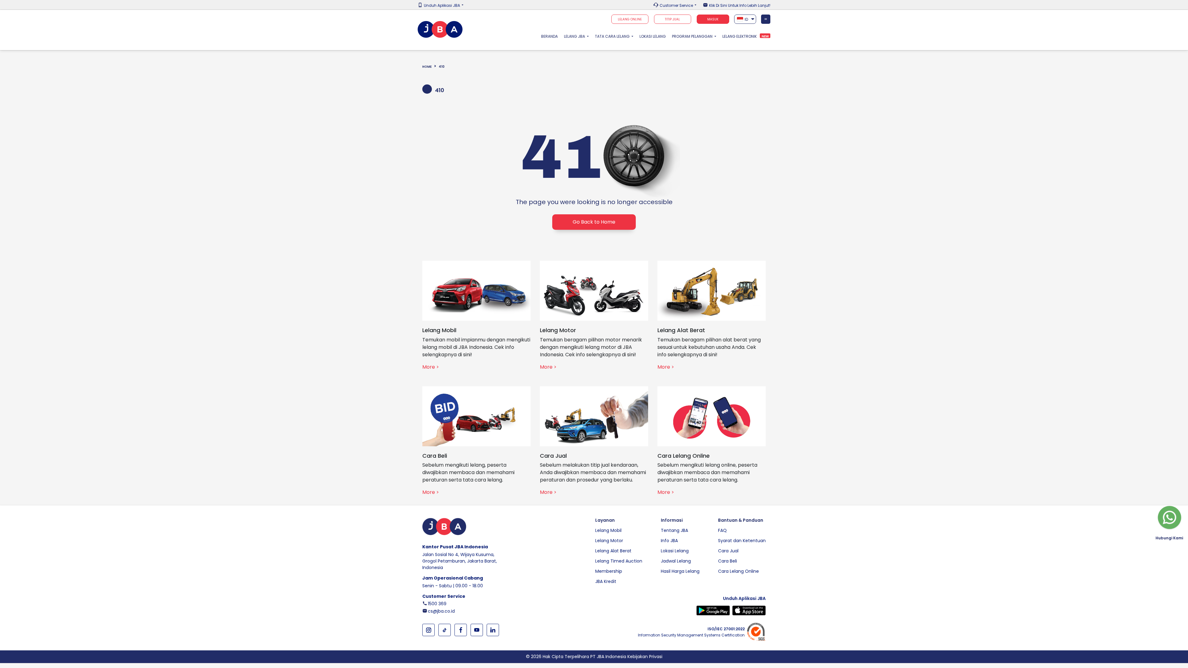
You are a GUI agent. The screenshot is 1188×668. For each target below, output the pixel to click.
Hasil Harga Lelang (680, 571)
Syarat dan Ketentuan (742, 540)
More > (430, 366)
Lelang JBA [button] (575, 36)
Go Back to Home (594, 221)
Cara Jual (728, 551)
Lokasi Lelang (652, 36)
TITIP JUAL (672, 19)
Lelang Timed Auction (618, 561)
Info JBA (669, 540)
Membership (608, 571)
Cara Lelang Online (738, 571)
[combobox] (745, 19)
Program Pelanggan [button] (692, 36)
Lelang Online (630, 19)
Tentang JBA (674, 530)
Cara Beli (727, 561)
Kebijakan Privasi (644, 656)
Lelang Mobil (608, 530)
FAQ (722, 530)
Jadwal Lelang (676, 561)
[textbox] (745, 19)
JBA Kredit (605, 581)
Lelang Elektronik (739, 36)
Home (427, 66)
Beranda (551, 36)
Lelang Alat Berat (613, 551)
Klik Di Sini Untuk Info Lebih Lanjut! (739, 5)
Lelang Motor (609, 540)
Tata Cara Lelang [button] (613, 36)
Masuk (712, 19)
